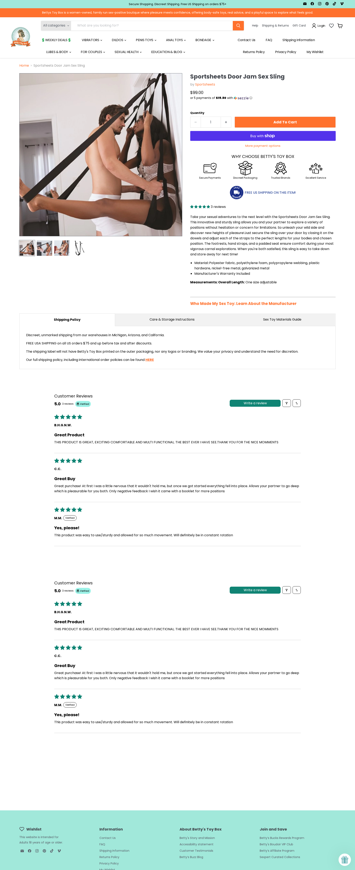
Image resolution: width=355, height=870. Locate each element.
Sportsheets (205, 84)
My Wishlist (315, 52)
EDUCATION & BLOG (167, 52)
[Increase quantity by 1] (226, 122)
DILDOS (118, 40)
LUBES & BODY (57, 52)
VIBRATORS (91, 40)
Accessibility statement (196, 844)
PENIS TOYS (145, 40)
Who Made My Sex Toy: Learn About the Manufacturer (243, 303)
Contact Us (246, 40)
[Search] (238, 25)
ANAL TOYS (175, 40)
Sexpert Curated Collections (280, 857)
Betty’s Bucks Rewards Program (282, 838)
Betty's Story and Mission (197, 838)
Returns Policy (254, 52)
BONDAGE (203, 40)
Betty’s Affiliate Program (277, 851)
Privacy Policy (285, 52)
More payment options (262, 145)
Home (24, 65)
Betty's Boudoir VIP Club (276, 844)
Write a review (255, 403)
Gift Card (299, 25)
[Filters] (286, 403)
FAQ (269, 40)
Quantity (197, 113)
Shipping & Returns (275, 25)
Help (255, 25)
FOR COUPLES (92, 52)
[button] (263, 98)
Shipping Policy (67, 319)
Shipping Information (298, 40)
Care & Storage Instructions (172, 319)
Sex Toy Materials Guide (282, 319)
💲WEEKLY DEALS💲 (56, 40)
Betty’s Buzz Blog (191, 857)
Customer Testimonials (196, 851)
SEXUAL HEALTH (127, 52)
